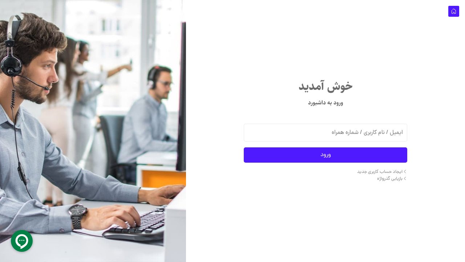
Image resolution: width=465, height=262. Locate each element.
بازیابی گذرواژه (390, 178)
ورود (325, 155)
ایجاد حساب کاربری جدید (380, 171)
